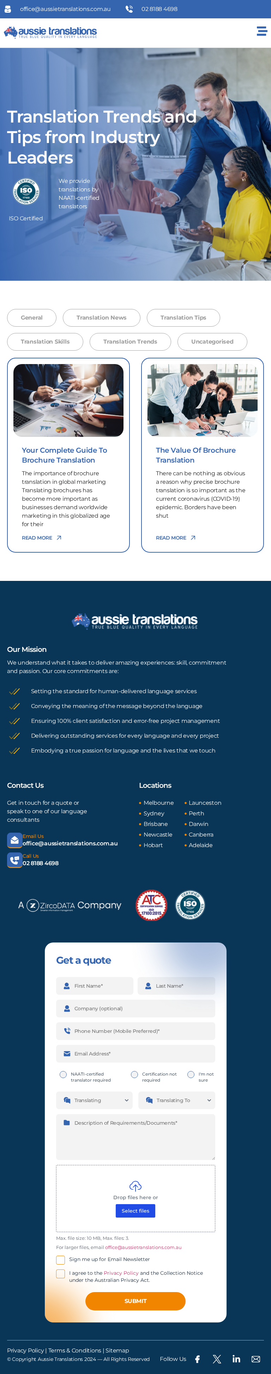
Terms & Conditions (74, 1350)
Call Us (31, 856)
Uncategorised (212, 341)
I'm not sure (206, 1077)
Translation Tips (183, 317)
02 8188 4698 (41, 863)
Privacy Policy (121, 1273)
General (32, 317)
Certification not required (159, 1077)
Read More (37, 538)
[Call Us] (15, 860)
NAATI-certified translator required (91, 1077)
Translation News (102, 317)
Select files (135, 1211)
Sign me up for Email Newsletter (109, 1259)
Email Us (33, 836)
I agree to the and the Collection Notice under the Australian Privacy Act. (136, 1276)
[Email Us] (15, 840)
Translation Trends (130, 341)
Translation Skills (45, 341)
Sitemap (117, 1350)
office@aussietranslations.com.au (70, 843)
